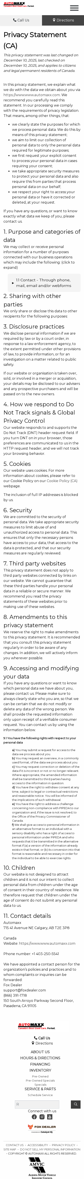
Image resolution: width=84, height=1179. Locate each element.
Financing (40, 1064)
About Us (40, 1052)
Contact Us (15, 1145)
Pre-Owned (40, 1076)
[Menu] (74, 8)
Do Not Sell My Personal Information (50, 1149)
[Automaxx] (23, 4)
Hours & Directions (40, 1058)
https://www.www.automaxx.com (31, 95)
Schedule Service (40, 1095)
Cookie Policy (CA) (62, 481)
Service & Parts (40, 1089)
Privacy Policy (64, 1145)
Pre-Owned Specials (40, 1080)
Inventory (40, 1070)
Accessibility (38, 1145)
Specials (40, 1084)
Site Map (10, 1149)
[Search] (76, 1104)
